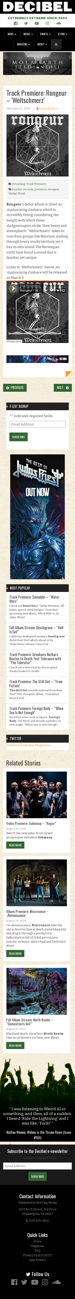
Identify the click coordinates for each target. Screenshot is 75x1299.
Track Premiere (36, 183)
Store (61, 34)
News (11, 34)
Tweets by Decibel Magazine (28, 745)
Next (61, 387)
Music (27, 34)
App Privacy (37, 1260)
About (41, 44)
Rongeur (53, 189)
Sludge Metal (17, 193)
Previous (16, 387)
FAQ (37, 1250)
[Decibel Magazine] (37, 6)
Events (44, 34)
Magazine (22, 44)
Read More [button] (15, 845)
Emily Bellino (48, 108)
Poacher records (22, 189)
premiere (41, 189)
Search (57, 49)
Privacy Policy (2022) (37, 1255)
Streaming (18, 183)
